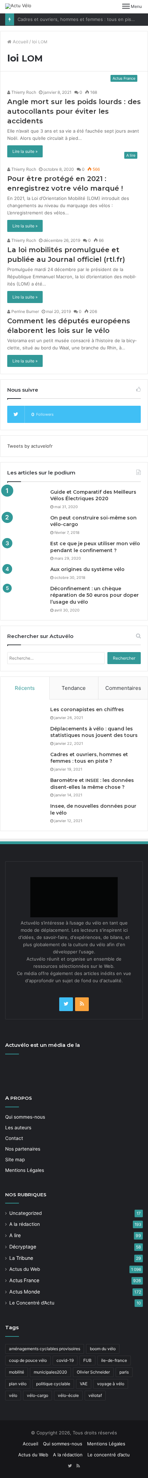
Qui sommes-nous (25, 1117)
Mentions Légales (24, 1170)
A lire (15, 1235)
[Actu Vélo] (18, 6)
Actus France (24, 1280)
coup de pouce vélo (28, 1360)
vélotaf (95, 1395)
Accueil (19, 41)
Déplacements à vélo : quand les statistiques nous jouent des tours (94, 732)
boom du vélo (103, 1348)
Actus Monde (24, 1292)
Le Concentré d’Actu (31, 1303)
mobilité (16, 1372)
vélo (13, 1395)
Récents (25, 688)
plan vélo (18, 1383)
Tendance (74, 688)
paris (124, 1372)
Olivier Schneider (93, 1372)
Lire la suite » (25, 151)
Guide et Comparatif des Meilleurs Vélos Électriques (93, 495)
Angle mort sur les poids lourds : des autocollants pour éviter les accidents (74, 111)
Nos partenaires (22, 1149)
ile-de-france (114, 1360)
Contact (14, 1138)
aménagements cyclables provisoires (44, 1348)
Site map (15, 1159)
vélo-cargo (37, 1395)
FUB (87, 1360)
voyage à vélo (110, 1383)
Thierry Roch (23, 92)
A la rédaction (24, 1224)
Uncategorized (25, 1213)
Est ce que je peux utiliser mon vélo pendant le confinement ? (95, 546)
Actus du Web (24, 1269)
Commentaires (123, 688)
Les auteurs (18, 1127)
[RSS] (82, 1004)
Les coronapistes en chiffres (87, 709)
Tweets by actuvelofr (30, 446)
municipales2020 (50, 1372)
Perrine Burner (24, 311)
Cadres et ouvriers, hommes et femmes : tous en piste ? (78, 19)
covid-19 (65, 1360)
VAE (83, 1383)
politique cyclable (53, 1383)
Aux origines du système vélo (87, 569)
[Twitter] (66, 1004)
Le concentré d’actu (108, 1454)
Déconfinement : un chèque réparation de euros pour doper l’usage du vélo (94, 595)
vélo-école (68, 1395)
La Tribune (21, 1258)
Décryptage (22, 1247)
